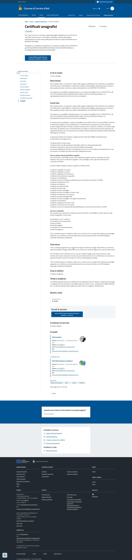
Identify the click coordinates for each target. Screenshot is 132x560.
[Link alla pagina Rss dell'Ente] (93, 494)
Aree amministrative (21, 472)
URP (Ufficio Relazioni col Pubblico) (62, 361)
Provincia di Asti (46, 495)
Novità (34, 15)
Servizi (41, 15)
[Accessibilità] (5, 555)
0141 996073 (24, 500)
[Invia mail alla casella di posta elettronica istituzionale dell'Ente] (29, 504)
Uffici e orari (19, 523)
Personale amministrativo (22, 481)
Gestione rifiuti (71, 15)
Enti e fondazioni (20, 476)
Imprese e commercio (72, 474)
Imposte (81, 15)
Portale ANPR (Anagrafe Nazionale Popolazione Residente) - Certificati (37, 58)
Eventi (93, 484)
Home (26, 21)
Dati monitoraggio (21, 554)
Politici (18, 484)
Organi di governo (20, 479)
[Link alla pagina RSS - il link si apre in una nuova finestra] (99, 8)
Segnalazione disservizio (73, 505)
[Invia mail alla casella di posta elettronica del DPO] (24, 534)
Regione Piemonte (22, 2)
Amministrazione (23, 15)
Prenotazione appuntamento (74, 507)
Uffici (17, 486)
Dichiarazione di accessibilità (74, 499)
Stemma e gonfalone (47, 499)
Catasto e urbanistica (72, 472)
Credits (45, 554)
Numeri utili (19, 526)
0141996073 (61, 345)
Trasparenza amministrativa (93, 15)
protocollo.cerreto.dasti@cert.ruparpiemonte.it (65, 351)
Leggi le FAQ (70, 503)
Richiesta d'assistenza (72, 509)
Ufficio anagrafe (56, 337)
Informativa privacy (72, 495)
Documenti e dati (20, 474)
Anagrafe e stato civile (41, 21)
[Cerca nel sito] (111, 8)
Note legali (69, 497)
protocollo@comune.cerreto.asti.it (65, 347)
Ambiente (44, 472)
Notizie (94, 472)
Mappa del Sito (57, 554)
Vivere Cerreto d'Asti (53, 15)
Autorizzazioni (45, 476)
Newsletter (95, 496)
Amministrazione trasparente (74, 502)
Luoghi (93, 482)
